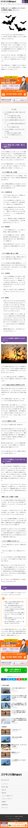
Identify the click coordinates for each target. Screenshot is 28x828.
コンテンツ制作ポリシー (7, 795)
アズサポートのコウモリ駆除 (14, 818)
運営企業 (4, 792)
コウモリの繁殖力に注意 (13, 127)
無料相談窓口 (5, 804)
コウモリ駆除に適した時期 (13, 115)
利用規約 (4, 801)
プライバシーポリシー (7, 798)
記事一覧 (4, 789)
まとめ (6, 137)
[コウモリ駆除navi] (8, 1)
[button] (3, 679)
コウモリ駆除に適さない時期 (14, 117)
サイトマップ (5, 807)
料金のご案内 (5, 786)
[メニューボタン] (26, 1)
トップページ (5, 784)
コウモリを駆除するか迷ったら (14, 134)
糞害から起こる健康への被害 (14, 133)
